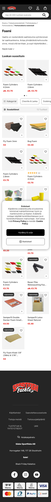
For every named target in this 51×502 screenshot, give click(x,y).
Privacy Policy (19, 221)
